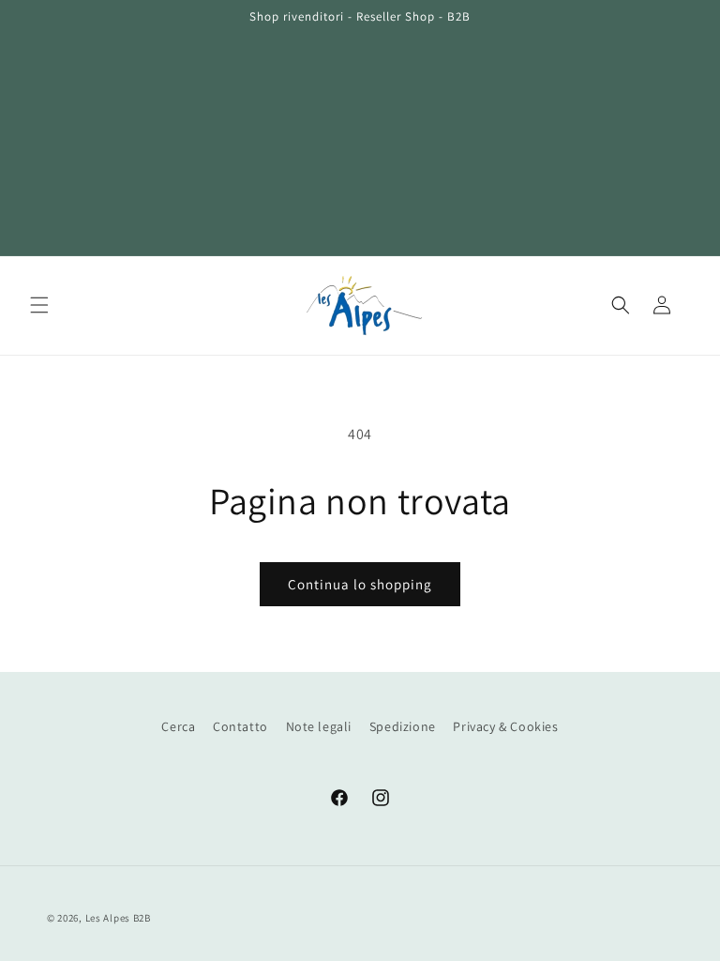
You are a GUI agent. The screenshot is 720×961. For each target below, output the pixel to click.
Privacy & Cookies (505, 726)
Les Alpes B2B (118, 917)
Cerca (178, 726)
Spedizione (402, 726)
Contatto (240, 726)
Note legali (319, 726)
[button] (39, 305)
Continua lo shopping (360, 584)
